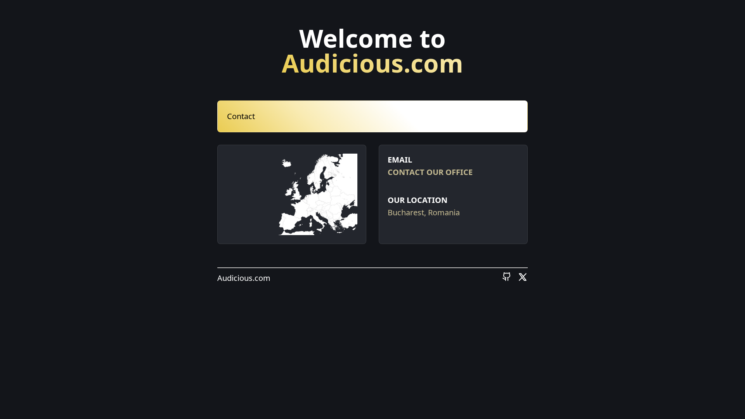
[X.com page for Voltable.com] (523, 279)
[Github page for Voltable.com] (506, 279)
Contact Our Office (430, 172)
